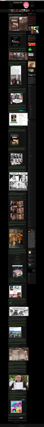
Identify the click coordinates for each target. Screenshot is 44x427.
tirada (28, 212)
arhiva (28, 124)
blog (28, 132)
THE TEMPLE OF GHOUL (31, 263)
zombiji (20, 418)
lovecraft (29, 174)
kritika (28, 170)
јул (29, 103)
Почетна (17, 420)
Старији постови (24, 420)
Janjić (28, 165)
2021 (29, 96)
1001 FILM (29, 121)
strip (28, 209)
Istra (28, 163)
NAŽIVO (29, 178)
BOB (28, 133)
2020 (29, 95)
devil (28, 138)
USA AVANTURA (29, 217)
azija (28, 127)
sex (28, 201)
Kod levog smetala (30, 259)
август (30, 104)
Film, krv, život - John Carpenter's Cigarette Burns (33, 260)
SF (28, 202)
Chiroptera (29, 135)
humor (11, 418)
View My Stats (34, 271)
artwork (28, 125)
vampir (28, 218)
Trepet (28, 214)
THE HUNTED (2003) (33, 255)
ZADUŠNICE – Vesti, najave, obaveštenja (15, 14)
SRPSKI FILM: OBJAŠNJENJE (30, 82)
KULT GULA (32, 79)
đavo (28, 137)
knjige (12, 418)
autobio (28, 126)
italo (28, 164)
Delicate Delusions (32, 251)
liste (28, 173)
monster (29, 175)
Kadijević (29, 167)
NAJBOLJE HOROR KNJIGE (30, 80)
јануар (30, 98)
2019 (29, 94)
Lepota (28, 172)
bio (28, 130)
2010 (29, 87)
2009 (29, 86)
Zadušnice (19, 418)
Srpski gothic (16, 418)
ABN (28, 122)
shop (28, 203)
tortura (28, 213)
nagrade (29, 177)
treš (28, 215)
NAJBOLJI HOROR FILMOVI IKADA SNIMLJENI (31, 83)
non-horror (29, 180)
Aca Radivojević (29, 123)
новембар (30, 106)
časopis (28, 134)
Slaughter (29, 204)
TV (28, 216)
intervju (28, 162)
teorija (28, 211)
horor (10, 418)
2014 (29, 90)
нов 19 (30, 112)
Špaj (28, 206)
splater (28, 207)
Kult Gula (29, 171)
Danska (28, 136)
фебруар (30, 99)
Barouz (28, 128)
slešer (28, 205)
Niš (28, 179)
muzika (28, 176)
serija (28, 200)
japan (28, 166)
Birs (28, 131)
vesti (17, 418)
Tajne (28, 210)
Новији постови (10, 420)
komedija (29, 169)
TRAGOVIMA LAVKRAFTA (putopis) (31, 81)
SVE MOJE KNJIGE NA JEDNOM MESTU (31, 79)
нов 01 (30, 107)
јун (29, 102)
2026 (29, 118)
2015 (29, 91)
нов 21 (30, 113)
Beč (28, 129)
